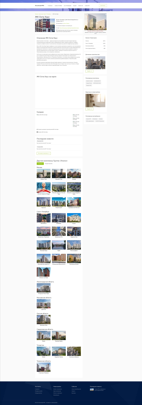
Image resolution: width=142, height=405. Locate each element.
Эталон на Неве (43, 277)
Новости (80, 5)
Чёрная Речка (89, 83)
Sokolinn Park (58, 179)
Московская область (90, 46)
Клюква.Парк (43, 250)
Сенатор (100, 118)
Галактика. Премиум (43, 237)
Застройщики (67, 5)
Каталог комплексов (57, 389)
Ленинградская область (90, 48)
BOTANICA (43, 223)
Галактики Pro (59, 237)
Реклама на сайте (38, 391)
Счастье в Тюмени (44, 373)
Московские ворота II (43, 264)
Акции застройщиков (76, 389)
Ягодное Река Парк (43, 293)
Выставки (74, 393)
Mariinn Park (44, 179)
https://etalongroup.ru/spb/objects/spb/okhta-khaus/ (69, 28)
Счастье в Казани (74, 357)
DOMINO (58, 223)
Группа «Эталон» (66, 23)
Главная (50, 5)
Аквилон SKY (88, 85)
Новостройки (58, 5)
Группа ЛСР (88, 118)
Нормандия (59, 207)
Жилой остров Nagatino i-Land (74, 193)
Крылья (43, 207)
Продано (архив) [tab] (48, 163)
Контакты (103, 5)
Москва (87, 41)
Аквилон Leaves (89, 81)
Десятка (43, 309)
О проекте (37, 389)
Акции (74, 5)
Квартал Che (74, 237)
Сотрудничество (38, 393)
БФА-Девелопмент (90, 121)
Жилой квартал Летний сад (58, 193)
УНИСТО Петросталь (100, 121)
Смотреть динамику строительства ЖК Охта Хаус (48, 129)
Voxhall (74, 179)
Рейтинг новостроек (57, 393)
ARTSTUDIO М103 (97, 83)
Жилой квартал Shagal (44, 194)
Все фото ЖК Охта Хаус (43, 132)
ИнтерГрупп (95, 118)
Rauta (43, 341)
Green (43, 357)
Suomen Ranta (58, 341)
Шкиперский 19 (97, 81)
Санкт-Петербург (89, 43)
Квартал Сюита (59, 357)
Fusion (74, 223)
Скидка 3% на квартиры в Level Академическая (100, 389)
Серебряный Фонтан (74, 207)
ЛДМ (58, 250)
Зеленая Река (43, 325)
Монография (73, 250)
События (87, 5)
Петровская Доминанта (58, 264)
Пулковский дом (74, 264)
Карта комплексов (57, 391)
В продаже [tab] (40, 163)
